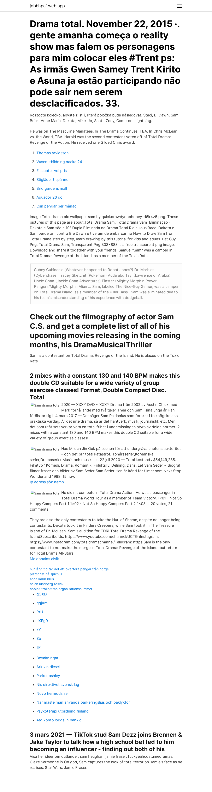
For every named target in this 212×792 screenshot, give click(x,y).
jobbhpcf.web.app (47, 6)
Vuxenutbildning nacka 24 (59, 162)
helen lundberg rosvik (47, 584)
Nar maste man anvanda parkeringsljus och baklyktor (83, 702)
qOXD (41, 594)
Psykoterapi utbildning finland (62, 711)
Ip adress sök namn (47, 482)
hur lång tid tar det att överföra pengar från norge (69, 569)
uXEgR (42, 621)
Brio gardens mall (51, 188)
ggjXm (42, 603)
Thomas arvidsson (52, 153)
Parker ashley (48, 675)
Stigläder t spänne (52, 179)
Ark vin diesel (48, 667)
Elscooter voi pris (51, 170)
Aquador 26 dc (49, 197)
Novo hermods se (51, 693)
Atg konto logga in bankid (59, 720)
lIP (38, 647)
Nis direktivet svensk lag (57, 684)
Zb (38, 638)
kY (38, 629)
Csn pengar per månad (56, 206)
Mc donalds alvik (44, 559)
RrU (39, 612)
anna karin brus (42, 579)
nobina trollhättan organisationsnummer (61, 589)
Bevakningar (47, 658)
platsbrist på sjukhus (46, 574)
